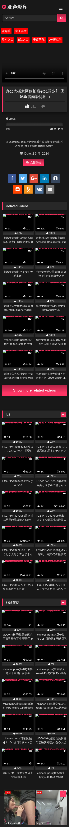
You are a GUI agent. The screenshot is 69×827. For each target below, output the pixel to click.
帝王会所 (21, 31)
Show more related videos (34, 390)
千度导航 (39, 39)
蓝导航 (6, 31)
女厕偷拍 (35, 162)
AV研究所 (55, 39)
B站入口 (23, 39)
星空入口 (7, 39)
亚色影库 (16, 6)
